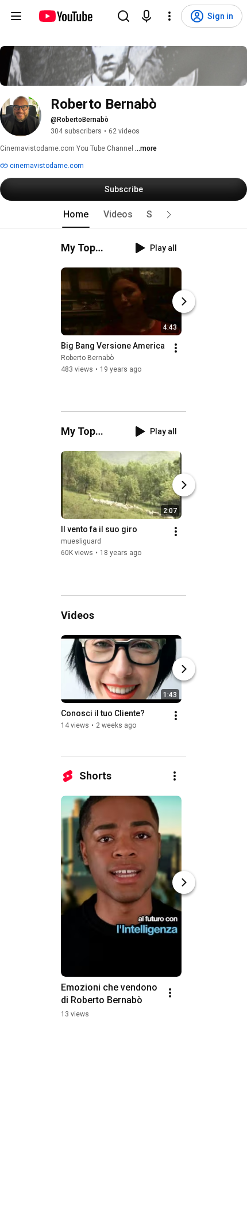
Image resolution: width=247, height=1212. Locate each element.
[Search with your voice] (146, 16)
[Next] (183, 301)
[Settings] (169, 16)
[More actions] (175, 348)
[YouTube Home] (65, 16)
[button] (169, 214)
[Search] (123, 16)
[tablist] (123, 214)
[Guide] (16, 16)
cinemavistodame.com (46, 166)
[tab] (76, 214)
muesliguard (81, 542)
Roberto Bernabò (87, 358)
